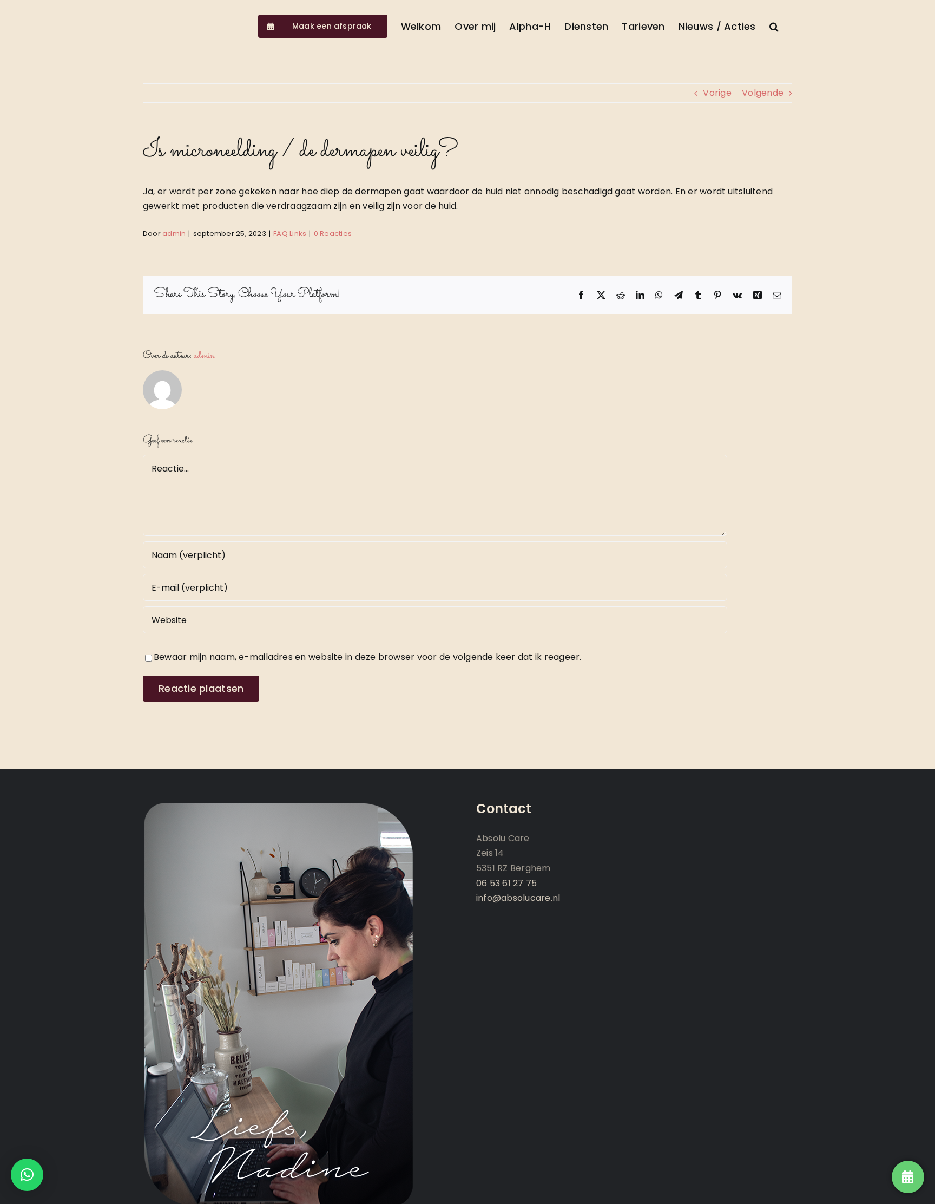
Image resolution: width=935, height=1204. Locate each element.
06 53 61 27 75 (506, 883)
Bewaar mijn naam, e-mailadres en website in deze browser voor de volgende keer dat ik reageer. (368, 657)
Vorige (717, 93)
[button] (774, 25)
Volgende (762, 93)
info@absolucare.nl (518, 898)
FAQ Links (289, 233)
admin (174, 233)
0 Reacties (333, 233)
